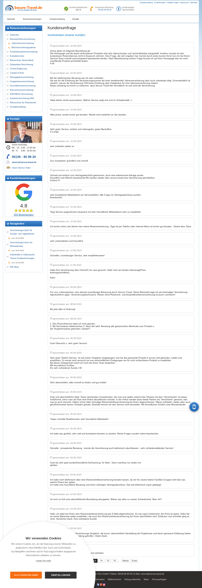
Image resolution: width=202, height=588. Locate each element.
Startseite (193, 2)
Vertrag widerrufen (132, 579)
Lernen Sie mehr (43, 561)
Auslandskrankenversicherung (23, 52)
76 (114, 560)
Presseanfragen (159, 579)
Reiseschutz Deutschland (21, 60)
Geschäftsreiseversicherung (23, 85)
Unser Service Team (21, 168)
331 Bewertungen (24, 214)
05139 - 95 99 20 (24, 157)
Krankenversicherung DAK (22, 98)
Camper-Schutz (17, 73)
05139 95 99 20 (104, 10)
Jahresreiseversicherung (23, 43)
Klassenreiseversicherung (21, 90)
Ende (134, 560)
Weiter (125, 560)
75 (108, 560)
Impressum (184, 2)
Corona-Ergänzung (18, 68)
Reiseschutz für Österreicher (23, 102)
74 (101, 560)
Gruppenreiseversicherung (22, 81)
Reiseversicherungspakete (24, 47)
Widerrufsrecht (114, 579)
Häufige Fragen (173, 2)
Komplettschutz (17, 56)
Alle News (14, 267)
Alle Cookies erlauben (26, 575)
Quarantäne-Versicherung (21, 64)
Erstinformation (160, 2)
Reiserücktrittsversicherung (22, 39)
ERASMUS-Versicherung (21, 94)
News (146, 579)
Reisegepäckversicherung (21, 77)
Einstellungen (60, 575)
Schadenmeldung (146, 2)
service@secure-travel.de (24, 162)
